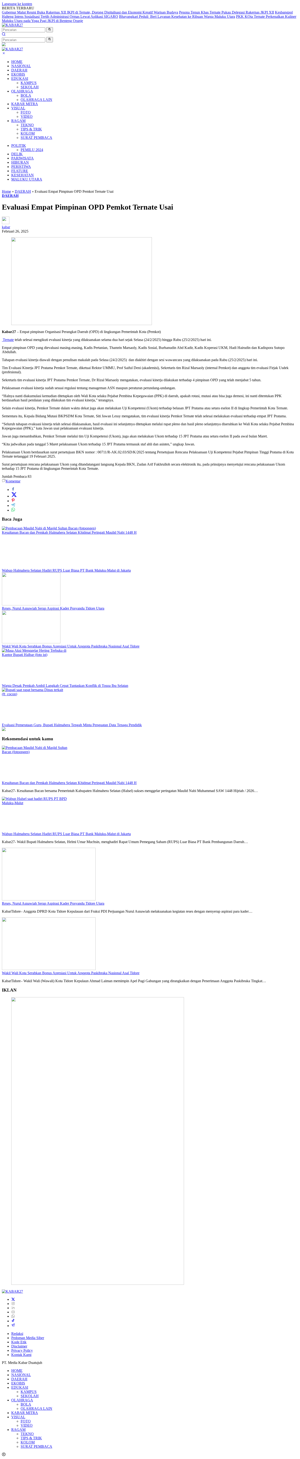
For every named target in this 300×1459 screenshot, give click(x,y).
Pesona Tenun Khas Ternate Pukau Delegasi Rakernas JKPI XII (226, 12)
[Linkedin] (13, 1308)
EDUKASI (19, 79)
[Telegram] (13, 1326)
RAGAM (18, 121)
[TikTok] (13, 1321)
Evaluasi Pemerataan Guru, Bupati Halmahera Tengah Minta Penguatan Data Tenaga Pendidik (72, 725)
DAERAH (19, 70)
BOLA (26, 95)
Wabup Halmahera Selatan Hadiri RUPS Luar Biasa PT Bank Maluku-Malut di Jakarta (66, 570)
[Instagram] (13, 1304)
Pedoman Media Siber (27, 1338)
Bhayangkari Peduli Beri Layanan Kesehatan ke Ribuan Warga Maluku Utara (177, 17)
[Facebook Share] (13, 490)
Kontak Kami (21, 1355)
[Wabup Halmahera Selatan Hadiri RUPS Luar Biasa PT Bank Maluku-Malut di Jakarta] (31, 566)
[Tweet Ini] (14, 496)
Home (6, 191)
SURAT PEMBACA (36, 138)
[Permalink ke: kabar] (5, 223)
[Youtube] (13, 1312)
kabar (6, 227)
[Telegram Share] (13, 505)
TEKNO (27, 125)
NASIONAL (21, 66)
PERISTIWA (21, 167)
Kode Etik (18, 1342)
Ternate (8, 340)
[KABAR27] (12, 25)
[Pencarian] (4, 35)
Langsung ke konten (17, 4)
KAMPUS (29, 83)
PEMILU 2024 (32, 150)
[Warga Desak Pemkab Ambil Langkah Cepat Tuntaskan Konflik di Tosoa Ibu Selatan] (37, 655)
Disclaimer (19, 1346)
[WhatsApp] (13, 1316)
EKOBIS (18, 74)
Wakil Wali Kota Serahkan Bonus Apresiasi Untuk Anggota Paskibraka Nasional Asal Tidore (70, 646)
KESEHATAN (22, 175)
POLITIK (18, 146)
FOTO (26, 112)
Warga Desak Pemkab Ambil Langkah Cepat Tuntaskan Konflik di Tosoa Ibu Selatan (65, 686)
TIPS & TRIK (31, 129)
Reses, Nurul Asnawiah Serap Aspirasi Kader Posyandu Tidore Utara (53, 608)
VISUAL (18, 108)
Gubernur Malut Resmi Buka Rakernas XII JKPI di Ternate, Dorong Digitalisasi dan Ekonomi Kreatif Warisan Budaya (90, 12)
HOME (16, 62)
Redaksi (17, 1334)
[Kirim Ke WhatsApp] (13, 510)
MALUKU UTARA (26, 179)
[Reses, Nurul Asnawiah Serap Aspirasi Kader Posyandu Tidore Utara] (31, 604)
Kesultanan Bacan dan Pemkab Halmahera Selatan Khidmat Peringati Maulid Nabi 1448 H (69, 532)
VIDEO (27, 116)
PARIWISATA (22, 158)
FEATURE (19, 171)
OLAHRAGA (22, 91)
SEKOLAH (30, 87)
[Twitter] (13, 1299)
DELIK (17, 154)
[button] (49, 29)
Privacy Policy (22, 1350)
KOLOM (28, 133)
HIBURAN (20, 162)
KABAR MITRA (24, 104)
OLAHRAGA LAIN (36, 100)
